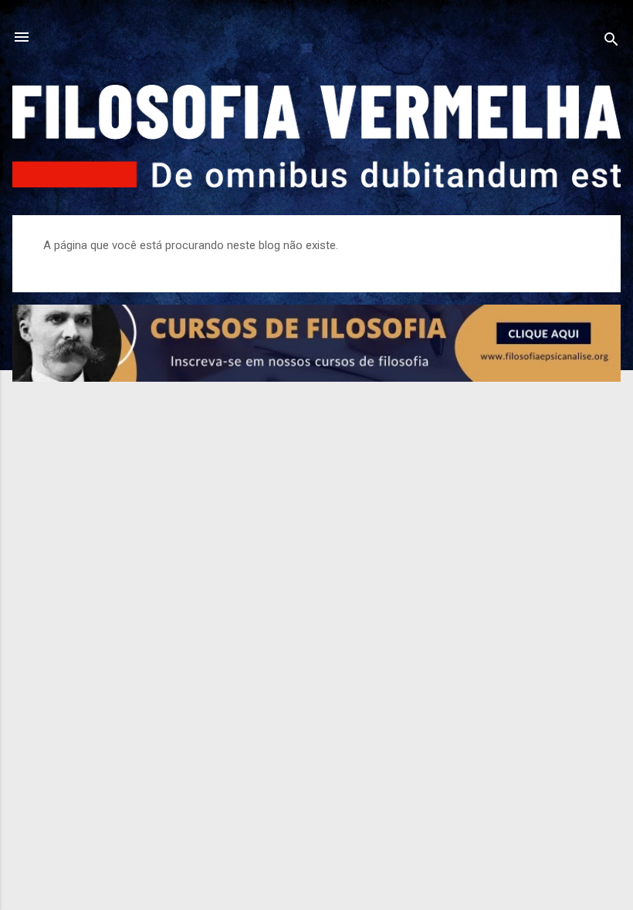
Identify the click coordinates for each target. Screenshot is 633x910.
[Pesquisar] (611, 42)
